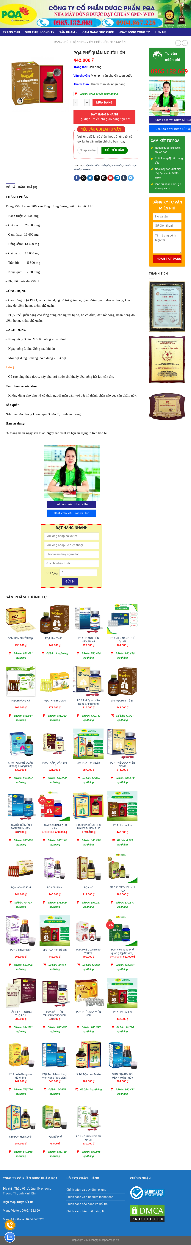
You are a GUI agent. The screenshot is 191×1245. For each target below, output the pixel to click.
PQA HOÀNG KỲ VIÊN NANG (88, 1138)
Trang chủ (11, 32)
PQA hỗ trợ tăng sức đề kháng (20, 1076)
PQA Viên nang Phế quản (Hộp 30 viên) (122, 951)
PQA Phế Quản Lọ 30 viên (55, 826)
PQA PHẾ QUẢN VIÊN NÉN (88, 1013)
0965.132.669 (167, 71)
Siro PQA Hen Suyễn (88, 763)
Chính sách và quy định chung (86, 1189)
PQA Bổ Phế (55, 1136)
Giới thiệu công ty (39, 32)
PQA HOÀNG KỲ (20, 700)
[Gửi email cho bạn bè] (104, 178)
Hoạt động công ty (134, 32)
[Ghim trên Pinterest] (110, 178)
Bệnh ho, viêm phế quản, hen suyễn (99, 42)
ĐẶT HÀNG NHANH (104, 117)
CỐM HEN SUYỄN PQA (21, 638)
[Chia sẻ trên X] (83, 178)
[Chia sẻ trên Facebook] (77, 178)
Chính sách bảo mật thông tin (85, 1211)
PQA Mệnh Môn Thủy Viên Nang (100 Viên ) (54, 1076)
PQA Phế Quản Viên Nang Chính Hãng (88, 702)
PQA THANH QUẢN (54, 700)
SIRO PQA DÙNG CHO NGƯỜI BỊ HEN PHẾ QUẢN (88, 828)
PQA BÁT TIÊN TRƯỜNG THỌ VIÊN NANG (54, 1015)
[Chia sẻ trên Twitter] (90, 178)
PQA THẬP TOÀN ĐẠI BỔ (54, 764)
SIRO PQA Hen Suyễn (88, 1074)
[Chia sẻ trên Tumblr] (124, 178)
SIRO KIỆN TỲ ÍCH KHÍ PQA (122, 889)
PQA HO (88, 887)
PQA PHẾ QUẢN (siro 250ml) (88, 951)
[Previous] (9, 116)
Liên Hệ (160, 32)
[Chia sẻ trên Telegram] (131, 178)
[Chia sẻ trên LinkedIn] (117, 178)
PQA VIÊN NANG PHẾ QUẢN (122, 640)
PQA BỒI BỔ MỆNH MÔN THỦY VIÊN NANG (21, 828)
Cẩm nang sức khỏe (98, 32)
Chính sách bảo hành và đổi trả (87, 1204)
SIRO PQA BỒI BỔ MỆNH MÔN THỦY (122, 1076)
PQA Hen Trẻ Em (54, 638)
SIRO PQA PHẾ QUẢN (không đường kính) (20, 764)
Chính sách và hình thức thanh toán (89, 1197)
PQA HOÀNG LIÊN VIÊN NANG (88, 640)
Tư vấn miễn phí (172, 56)
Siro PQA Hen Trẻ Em (122, 700)
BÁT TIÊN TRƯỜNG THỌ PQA (21, 1013)
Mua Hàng (104, 102)
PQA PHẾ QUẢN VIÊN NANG (122, 764)
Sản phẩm (67, 32)
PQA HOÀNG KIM (21, 887)
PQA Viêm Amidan (20, 949)
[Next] (19, 116)
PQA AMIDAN (54, 887)
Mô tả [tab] (10, 187)
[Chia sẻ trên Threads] (97, 178)
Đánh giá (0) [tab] (27, 187)
